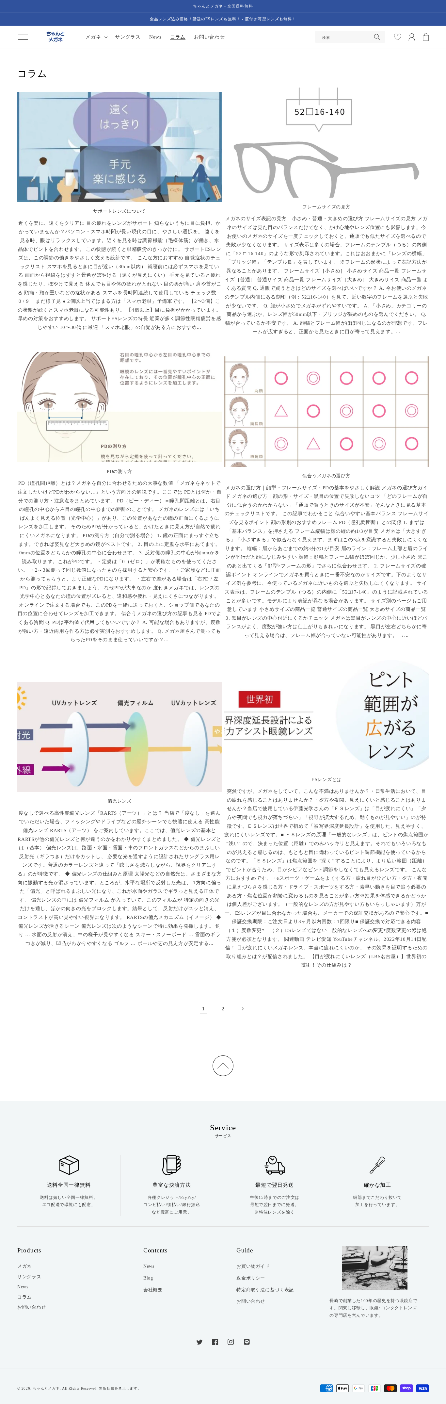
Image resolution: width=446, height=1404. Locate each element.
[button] (23, 37)
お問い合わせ (31, 1307)
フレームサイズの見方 (326, 206)
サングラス (29, 1276)
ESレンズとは (326, 779)
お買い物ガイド (253, 1266)
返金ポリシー (250, 1278)
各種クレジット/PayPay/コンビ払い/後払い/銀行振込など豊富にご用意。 (171, 1205)
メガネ (24, 1266)
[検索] (377, 36)
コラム (24, 1296)
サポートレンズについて (119, 211)
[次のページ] (242, 1009)
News (22, 1286)
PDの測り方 (119, 471)
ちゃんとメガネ (46, 1388)
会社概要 (153, 1289)
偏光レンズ (119, 801)
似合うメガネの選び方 (326, 475)
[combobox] (350, 37)
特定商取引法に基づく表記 (265, 1289)
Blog (148, 1278)
